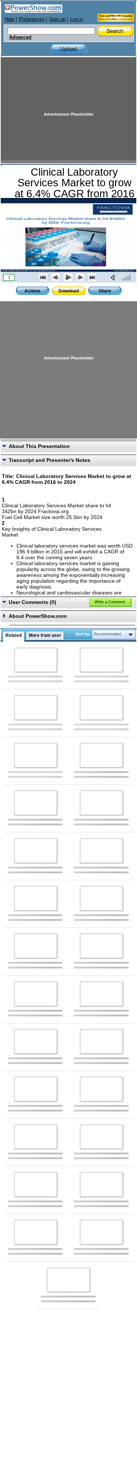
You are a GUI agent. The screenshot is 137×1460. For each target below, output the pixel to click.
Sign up (57, 19)
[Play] (67, 277)
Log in (76, 19)
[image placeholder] (35, 660)
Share (105, 291)
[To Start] (43, 277)
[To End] (92, 277)
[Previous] (55, 277)
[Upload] (68, 49)
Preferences (32, 19)
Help (9, 19)
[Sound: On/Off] (114, 277)
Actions (32, 291)
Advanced (20, 37)
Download (68, 291)
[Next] (80, 277)
